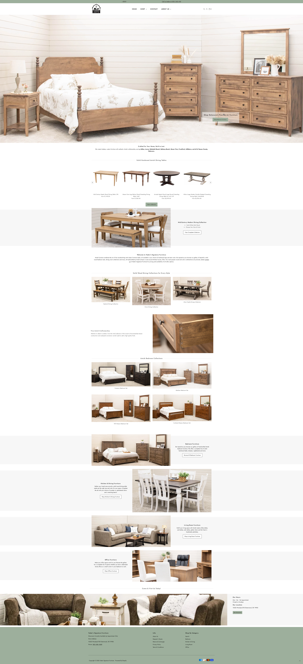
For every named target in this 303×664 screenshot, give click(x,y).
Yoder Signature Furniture (107, 660)
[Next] (210, 182)
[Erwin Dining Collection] (151, 291)
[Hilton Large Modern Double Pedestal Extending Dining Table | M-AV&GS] (197, 178)
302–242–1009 (97, 644)
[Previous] (92, 182)
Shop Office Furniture (111, 571)
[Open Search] (204, 9)
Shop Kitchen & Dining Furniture (111, 497)
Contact (154, 9)
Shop (143, 9)
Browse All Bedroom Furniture (192, 455)
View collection (151, 204)
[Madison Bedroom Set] (182, 375)
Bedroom (187, 639)
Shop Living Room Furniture (192, 536)
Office (187, 647)
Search (187, 636)
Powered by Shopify (120, 660)
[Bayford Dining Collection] (111, 289)
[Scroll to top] (299, 660)
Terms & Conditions (158, 647)
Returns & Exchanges (159, 642)
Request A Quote (157, 639)
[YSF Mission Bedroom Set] (121, 407)
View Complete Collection (192, 232)
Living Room (188, 644)
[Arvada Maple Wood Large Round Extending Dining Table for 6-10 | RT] (166, 178)
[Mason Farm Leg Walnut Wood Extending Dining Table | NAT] (136, 178)
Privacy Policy (157, 644)
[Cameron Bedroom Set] (121, 374)
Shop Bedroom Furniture (220, 119)
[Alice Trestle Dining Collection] (192, 288)
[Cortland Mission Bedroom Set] (182, 407)
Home (134, 9)
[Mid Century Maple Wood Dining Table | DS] (106, 178)
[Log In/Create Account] (206, 9)
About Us (165, 9)
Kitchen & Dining (190, 642)
